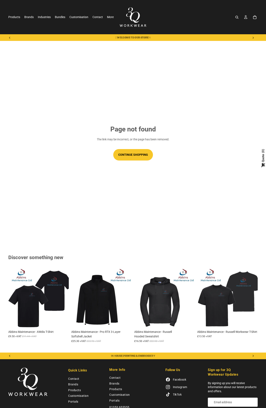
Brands (73, 384)
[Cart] (254, 17)
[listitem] (110, 17)
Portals (73, 401)
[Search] (236, 17)
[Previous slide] (9, 37)
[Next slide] (253, 37)
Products (74, 390)
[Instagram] (167, 387)
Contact (73, 378)
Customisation (78, 395)
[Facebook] (167, 379)
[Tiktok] (167, 394)
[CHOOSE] (62, 321)
